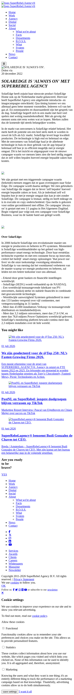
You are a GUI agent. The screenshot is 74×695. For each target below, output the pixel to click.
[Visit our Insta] (10, 538)
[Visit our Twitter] (10, 535)
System (20, 47)
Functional (12, 628)
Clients (13, 557)
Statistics (11, 647)
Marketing (11, 669)
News (12, 54)
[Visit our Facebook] (9, 531)
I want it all (25, 691)
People (20, 50)
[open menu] (3, 64)
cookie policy (39, 615)
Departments (23, 38)
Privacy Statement (24, 579)
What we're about (26, 31)
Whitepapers (16, 563)
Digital (12, 21)
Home (12, 12)
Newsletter (15, 570)
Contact (13, 57)
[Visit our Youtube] (10, 544)
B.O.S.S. (21, 41)
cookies (14, 582)
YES (4, 474)
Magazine (14, 566)
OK (3, 585)
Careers (13, 560)
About (12, 28)
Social (12, 25)
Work (12, 15)
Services (13, 550)
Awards (13, 553)
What (19, 44)
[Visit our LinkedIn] (10, 541)
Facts (19, 34)
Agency (13, 18)
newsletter (52, 589)
